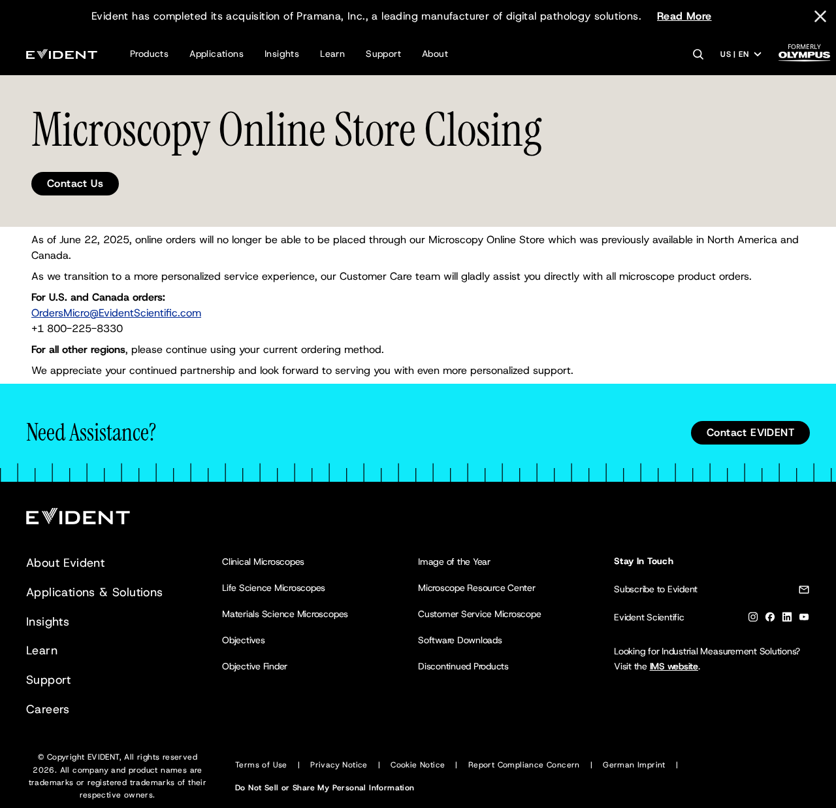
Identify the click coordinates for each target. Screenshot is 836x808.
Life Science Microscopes (273, 588)
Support (383, 53)
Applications (216, 53)
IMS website (674, 666)
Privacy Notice (339, 765)
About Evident (65, 563)
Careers (48, 709)
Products (149, 53)
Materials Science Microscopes (285, 614)
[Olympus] (805, 56)
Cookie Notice (418, 765)
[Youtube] (804, 619)
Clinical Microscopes (263, 561)
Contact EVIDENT (750, 432)
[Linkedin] (787, 619)
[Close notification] (820, 16)
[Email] (804, 592)
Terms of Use (261, 765)
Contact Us (75, 183)
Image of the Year (454, 561)
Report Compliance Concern (524, 765)
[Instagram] (753, 619)
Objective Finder (254, 666)
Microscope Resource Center (477, 588)
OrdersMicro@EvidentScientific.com (116, 313)
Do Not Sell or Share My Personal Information (325, 788)
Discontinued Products (463, 666)
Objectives (243, 640)
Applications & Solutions (94, 592)
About (435, 53)
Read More (684, 16)
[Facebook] (770, 619)
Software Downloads (460, 640)
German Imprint (634, 765)
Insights (282, 53)
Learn (332, 53)
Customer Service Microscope (479, 614)
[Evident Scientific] (61, 54)
